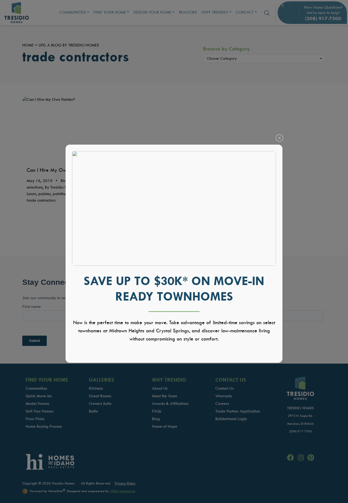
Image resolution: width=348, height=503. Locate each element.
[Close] (279, 138)
